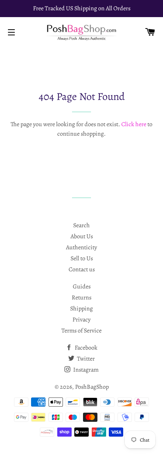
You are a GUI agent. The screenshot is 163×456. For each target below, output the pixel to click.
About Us (82, 236)
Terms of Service (81, 330)
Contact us (82, 269)
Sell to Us (82, 258)
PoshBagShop (92, 387)
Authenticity (81, 247)
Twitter (85, 359)
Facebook (85, 348)
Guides (82, 286)
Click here (133, 124)
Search (81, 225)
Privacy (81, 319)
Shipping (81, 308)
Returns (81, 297)
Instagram (85, 370)
